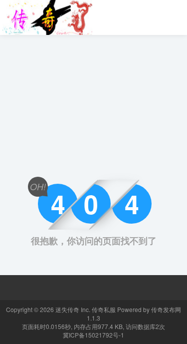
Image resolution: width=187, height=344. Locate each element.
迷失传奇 (67, 309)
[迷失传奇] (47, 16)
